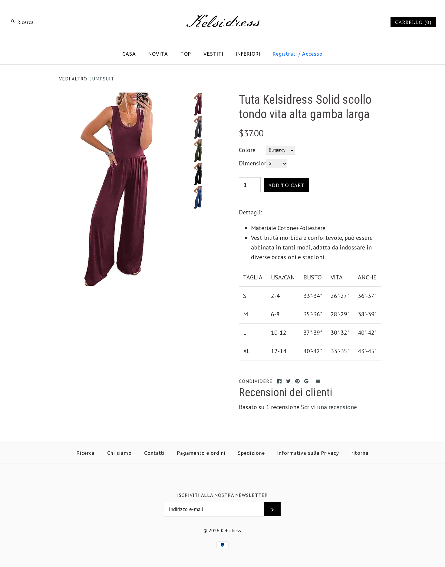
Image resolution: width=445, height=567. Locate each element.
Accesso (312, 54)
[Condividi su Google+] (307, 381)
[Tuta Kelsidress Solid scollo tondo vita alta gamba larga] (123, 97)
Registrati (285, 54)
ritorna (360, 453)
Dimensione (252, 163)
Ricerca (86, 453)
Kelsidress (231, 530)
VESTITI (213, 54)
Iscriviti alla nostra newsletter (222, 495)
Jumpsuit (102, 79)
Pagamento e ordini (201, 453)
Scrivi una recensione (329, 407)
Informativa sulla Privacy (308, 453)
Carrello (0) (413, 22)
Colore (247, 150)
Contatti (154, 453)
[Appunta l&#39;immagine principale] (297, 381)
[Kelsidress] (222, 11)
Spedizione (251, 453)
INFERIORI (248, 54)
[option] (198, 104)
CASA (129, 54)
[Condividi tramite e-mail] (318, 381)
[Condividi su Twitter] (288, 381)
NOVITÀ (158, 54)
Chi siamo (119, 453)
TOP (185, 54)
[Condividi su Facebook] (279, 381)
